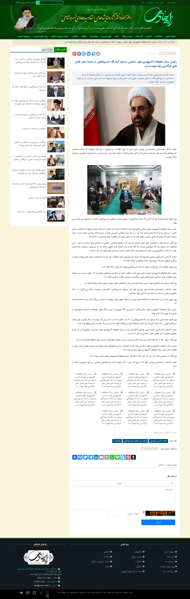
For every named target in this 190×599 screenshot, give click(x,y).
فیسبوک (27, 592)
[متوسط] (168, 53)
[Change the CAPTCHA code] (144, 512)
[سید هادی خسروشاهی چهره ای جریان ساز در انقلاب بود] (56, 77)
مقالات (106, 556)
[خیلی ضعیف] (160, 53)
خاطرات (138, 561)
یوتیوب (21, 592)
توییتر (34, 592)
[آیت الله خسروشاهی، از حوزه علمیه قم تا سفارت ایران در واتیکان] (56, 118)
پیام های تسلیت (167, 566)
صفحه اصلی (171, 2)
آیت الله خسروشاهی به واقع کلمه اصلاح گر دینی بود (29, 88)
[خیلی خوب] (174, 53)
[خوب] (171, 53)
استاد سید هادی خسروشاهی (135, 441)
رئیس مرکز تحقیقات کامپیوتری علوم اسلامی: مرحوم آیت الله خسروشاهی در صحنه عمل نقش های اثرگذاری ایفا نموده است (126, 63)
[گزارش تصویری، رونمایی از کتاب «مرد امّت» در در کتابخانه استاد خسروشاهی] (56, 63)
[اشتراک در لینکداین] (88, 54)
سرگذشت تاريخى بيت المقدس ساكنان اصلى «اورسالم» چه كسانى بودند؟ (30, 143)
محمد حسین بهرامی (158, 441)
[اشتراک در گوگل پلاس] (74, 54)
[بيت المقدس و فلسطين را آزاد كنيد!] (56, 216)
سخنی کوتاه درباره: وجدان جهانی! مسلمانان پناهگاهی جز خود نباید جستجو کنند (29, 171)
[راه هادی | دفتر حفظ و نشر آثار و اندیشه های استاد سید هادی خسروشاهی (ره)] (158, 17)
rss (142, 2)
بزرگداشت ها (169, 571)
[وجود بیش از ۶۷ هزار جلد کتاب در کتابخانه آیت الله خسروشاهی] (56, 188)
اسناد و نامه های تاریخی (131, 571)
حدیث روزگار (136, 556)
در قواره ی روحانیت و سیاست (34, 128)
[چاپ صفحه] (98, 54)
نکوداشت (117, 441)
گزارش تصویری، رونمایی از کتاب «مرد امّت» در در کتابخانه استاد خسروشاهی (30, 60)
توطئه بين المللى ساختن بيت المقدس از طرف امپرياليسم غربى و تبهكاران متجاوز (30, 157)
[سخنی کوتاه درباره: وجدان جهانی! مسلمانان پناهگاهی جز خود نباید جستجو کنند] (56, 174)
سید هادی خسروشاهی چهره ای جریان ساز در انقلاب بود (30, 74)
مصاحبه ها (170, 561)
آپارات (47, 596)
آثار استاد (170, 556)
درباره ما (150, 2)
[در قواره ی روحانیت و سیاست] (56, 132)
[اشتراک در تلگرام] (93, 54)
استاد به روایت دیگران (100, 561)
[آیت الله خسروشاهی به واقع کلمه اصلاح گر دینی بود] (56, 91)
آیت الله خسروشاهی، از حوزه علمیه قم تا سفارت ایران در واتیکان (30, 116)
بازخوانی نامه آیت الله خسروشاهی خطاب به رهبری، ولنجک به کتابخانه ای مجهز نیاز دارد (29, 104)
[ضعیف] (164, 53)
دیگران (139, 566)
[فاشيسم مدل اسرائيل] (56, 202)
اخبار (107, 566)
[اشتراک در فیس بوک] (79, 54)
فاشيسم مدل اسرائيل (37, 198)
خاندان (106, 552)
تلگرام (40, 592)
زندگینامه (138, 552)
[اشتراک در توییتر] (84, 54)
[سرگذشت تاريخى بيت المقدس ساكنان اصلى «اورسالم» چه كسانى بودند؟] (56, 146)
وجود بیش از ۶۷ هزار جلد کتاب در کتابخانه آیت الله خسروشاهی (29, 185)
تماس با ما (160, 2)
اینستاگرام (47, 592)
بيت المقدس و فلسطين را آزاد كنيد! (32, 211)
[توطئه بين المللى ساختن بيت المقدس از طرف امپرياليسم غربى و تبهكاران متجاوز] (56, 160)
